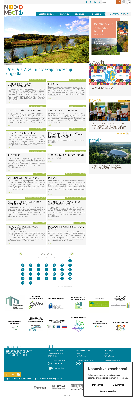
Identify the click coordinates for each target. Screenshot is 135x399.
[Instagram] (91, 2)
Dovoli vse (97, 384)
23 (23, 278)
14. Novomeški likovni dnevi (25, 110)
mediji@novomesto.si (114, 360)
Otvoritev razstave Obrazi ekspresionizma (25, 203)
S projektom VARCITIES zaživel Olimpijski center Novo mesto (107, 167)
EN (129, 2)
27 (54, 278)
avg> (72, 253)
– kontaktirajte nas (119, 14)
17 (31, 274)
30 (23, 283)
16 (23, 274)
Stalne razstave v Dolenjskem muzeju (20, 85)
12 (46, 270)
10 (31, 270)
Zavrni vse (118, 384)
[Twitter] (99, 2)
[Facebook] (86, 2)
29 (70, 278)
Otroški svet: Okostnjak (23, 178)
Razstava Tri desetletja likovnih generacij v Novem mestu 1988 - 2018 (65, 135)
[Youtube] (95, 2)
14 (62, 270)
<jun (20, 253)
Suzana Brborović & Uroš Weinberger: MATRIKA (64, 203)
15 (70, 270)
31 (31, 283)
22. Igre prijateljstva (102, 88)
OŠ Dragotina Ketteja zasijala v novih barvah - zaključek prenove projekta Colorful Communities (109, 125)
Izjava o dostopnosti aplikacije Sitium (48, 379)
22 (70, 274)
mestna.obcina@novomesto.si (60, 360)
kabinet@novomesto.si (86, 360)
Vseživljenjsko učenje (62, 110)
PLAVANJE (14, 155)
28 (62, 278)
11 (38, 270)
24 (31, 278)
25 (38, 278)
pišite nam (11, 374)
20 (54, 274)
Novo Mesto (18, 10)
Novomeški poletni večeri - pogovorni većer (25, 228)
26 (46, 278)
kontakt (124, 2)
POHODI (52, 178)
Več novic (120, 133)
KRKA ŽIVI (53, 84)
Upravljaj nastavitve (108, 391)
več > (10, 103)
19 (46, 274)
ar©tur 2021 (67, 395)
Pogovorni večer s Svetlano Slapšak (66, 228)
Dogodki (8, 64)
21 (62, 274)
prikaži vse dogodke (65, 286)
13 (54, 270)
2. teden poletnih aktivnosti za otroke (66, 156)
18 (38, 274)
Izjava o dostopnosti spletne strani (19, 379)
